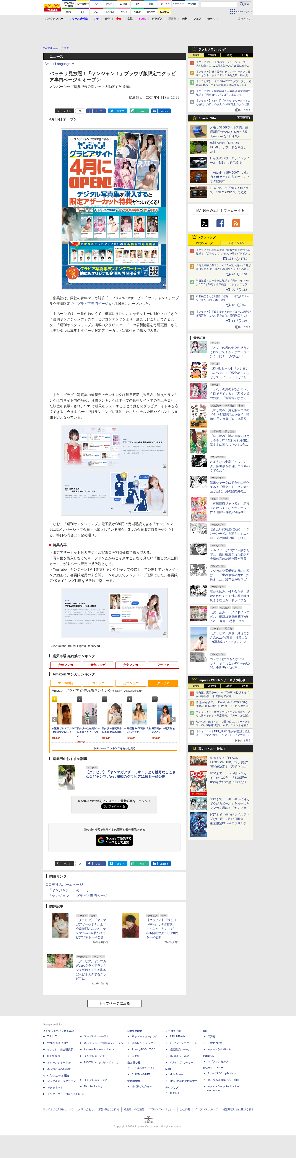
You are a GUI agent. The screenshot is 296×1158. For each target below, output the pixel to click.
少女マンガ (130, 665)
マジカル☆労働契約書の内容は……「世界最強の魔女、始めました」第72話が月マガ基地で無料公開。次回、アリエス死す (230, 579)
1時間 (196, 55)
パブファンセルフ (218, 1061)
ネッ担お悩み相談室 (59, 1069)
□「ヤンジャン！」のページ (68, 890)
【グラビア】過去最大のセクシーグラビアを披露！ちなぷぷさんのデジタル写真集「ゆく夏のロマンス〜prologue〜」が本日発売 (223, 75)
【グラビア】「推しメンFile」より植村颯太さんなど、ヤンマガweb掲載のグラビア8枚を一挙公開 (162, 928)
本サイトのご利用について (58, 1109)
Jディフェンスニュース (183, 1043)
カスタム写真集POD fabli (223, 1079)
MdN (168, 1069)
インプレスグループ (206, 1109)
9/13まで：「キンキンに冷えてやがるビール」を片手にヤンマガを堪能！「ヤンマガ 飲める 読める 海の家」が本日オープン (229, 807)
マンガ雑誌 (65, 683)
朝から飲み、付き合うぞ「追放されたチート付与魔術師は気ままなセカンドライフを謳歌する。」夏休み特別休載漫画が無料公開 (229, 600)
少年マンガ (65, 665)
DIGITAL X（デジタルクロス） (102, 1062)
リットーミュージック (145, 1036)
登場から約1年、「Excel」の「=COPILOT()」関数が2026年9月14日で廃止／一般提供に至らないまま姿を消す (223, 706)
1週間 (228, 55)
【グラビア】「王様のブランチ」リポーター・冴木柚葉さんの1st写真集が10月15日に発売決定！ (223, 66)
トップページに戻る (114, 1003)
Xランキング (207, 237)
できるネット (55, 1087)
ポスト (67, 111)
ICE (205, 1031)
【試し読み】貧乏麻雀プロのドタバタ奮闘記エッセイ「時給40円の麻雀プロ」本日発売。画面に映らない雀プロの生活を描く (229, 418)
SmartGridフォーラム (96, 1036)
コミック (98, 683)
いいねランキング (236, 243)
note (142, 111)
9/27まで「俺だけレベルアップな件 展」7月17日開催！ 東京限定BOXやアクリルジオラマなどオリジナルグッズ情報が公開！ (230, 823)
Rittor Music (134, 1031)
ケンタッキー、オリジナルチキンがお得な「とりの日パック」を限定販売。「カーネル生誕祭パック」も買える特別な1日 (223, 715)
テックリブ (171, 1087)
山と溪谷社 (133, 1062)
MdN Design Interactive (183, 1080)
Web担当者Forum (57, 1043)
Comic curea (215, 1043)
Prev (55, 719)
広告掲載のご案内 (108, 1109)
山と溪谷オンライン (143, 1067)
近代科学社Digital (142, 1086)
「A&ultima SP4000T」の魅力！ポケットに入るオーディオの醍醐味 (229, 177)
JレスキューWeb (179, 1056)
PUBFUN (208, 1056)
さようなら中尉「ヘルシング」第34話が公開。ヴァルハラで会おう (230, 466)
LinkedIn (163, 111)
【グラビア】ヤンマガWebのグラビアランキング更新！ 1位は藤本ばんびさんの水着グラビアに (91, 969)
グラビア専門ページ (92, 304)
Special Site (207, 118)
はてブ (120, 111)
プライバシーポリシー (162, 1109)
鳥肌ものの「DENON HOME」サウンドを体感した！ (228, 147)
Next (173, 719)
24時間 (212, 55)
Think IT (52, 1036)
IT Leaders (53, 1056)
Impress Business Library (99, 1049)
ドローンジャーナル (59, 1062)
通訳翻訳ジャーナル (181, 1049)
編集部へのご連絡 (134, 1109)
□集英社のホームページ (64, 884)
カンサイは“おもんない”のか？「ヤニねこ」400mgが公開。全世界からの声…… (230, 663)
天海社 (211, 1036)
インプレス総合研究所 (60, 1049)
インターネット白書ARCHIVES (65, 1094)
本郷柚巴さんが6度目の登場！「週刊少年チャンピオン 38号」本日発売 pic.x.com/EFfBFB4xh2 (222, 300)
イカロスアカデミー (181, 1062)
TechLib (174, 1092)
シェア (98, 111)
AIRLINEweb (177, 1036)
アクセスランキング (212, 49)
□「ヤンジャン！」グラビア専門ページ (76, 896)
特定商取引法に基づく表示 (238, 1109)
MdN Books (176, 1074)
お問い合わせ (86, 1109)
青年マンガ (98, 665)
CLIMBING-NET (141, 1074)
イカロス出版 (173, 1031)
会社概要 (185, 1109)
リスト (80, 111)
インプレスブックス (95, 1079)
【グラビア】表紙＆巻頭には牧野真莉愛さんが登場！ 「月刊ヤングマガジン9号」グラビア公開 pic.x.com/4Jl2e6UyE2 (223, 253)
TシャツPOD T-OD (143, 1049)
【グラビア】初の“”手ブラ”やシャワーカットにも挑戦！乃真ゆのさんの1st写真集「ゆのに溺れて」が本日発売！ (223, 104)
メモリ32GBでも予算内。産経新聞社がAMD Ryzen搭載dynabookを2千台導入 (229, 132)
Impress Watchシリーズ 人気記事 (221, 680)
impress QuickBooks (220, 1049)
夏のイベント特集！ (212, 749)
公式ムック (130, 683)
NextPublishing (93, 1086)
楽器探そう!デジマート (145, 1043)
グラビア (163, 665)
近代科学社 (133, 1080)
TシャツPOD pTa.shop (222, 1073)
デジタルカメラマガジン (61, 1080)
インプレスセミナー (95, 1056)
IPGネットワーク (213, 1067)
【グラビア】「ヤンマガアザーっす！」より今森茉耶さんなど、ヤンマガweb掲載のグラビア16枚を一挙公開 (91, 928)
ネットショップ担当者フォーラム (103, 1043)
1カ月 (245, 55)
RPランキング (204, 243)
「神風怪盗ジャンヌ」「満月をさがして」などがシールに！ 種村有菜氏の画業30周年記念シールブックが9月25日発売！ (229, 512)
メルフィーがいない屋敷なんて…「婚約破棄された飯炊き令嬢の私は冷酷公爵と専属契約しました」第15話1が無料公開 (229, 558)
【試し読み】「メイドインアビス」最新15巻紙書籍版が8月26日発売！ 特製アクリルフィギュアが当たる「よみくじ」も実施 (229, 621)
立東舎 (136, 1056)
